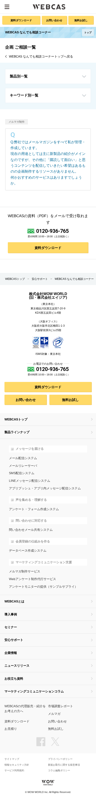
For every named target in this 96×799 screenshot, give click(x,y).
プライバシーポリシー (60, 759)
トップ (88, 32)
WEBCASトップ (15, 279)
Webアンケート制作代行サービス (32, 579)
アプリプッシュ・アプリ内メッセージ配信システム (45, 488)
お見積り (10, 728)
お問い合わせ (54, 20)
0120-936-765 (52, 231)
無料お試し (81, 20)
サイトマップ (11, 759)
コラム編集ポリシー (59, 770)
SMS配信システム (21, 473)
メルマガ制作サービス (24, 571)
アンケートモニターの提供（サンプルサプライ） (43, 586)
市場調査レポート (60, 706)
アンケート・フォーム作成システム (34, 509)
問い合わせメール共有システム (31, 529)
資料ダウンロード (21, 20)
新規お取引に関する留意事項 (64, 765)
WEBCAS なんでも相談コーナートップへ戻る (41, 56)
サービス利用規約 (14, 770)
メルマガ (54, 713)
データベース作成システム (27, 550)
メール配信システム (23, 458)
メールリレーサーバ (23, 465)
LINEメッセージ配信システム (29, 480)
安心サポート (40, 279)
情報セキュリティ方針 (16, 765)
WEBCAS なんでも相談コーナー (74, 279)
